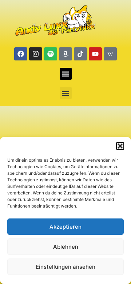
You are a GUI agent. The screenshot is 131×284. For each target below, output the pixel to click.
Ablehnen (65, 246)
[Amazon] (65, 53)
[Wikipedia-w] (110, 53)
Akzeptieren (65, 226)
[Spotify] (50, 53)
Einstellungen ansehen (65, 266)
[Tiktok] (80, 53)
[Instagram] (35, 53)
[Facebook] (20, 53)
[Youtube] (95, 53)
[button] (120, 146)
